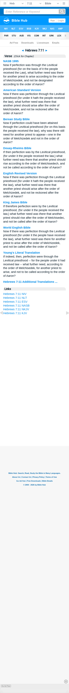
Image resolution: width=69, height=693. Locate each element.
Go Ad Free (6, 686)
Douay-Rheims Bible (17, 148)
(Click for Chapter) (23, 56)
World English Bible (16, 227)
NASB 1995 (11, 61)
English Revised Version (20, 173)
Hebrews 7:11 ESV (15, 301)
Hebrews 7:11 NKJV (16, 309)
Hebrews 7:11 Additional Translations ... (30, 281)
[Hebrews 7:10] (4, 320)
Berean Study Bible (16, 119)
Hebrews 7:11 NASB (16, 305)
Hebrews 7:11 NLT (15, 297)
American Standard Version (22, 90)
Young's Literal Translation (21, 252)
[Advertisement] (34, 414)
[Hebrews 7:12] (65, 320)
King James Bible (15, 202)
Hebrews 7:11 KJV (15, 313)
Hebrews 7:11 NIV (14, 294)
